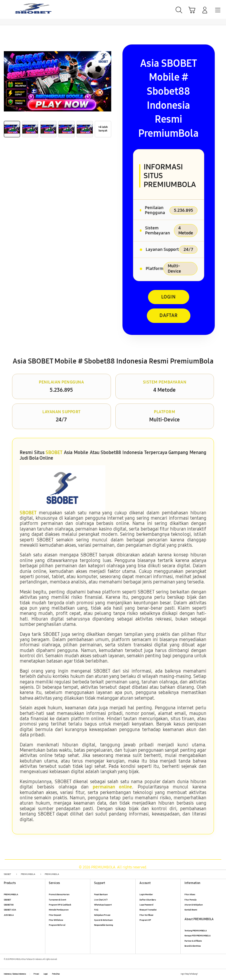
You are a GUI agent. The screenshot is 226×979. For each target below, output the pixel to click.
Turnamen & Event (57, 899)
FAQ (96, 909)
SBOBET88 (9, 904)
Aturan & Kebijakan (194, 904)
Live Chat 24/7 (100, 899)
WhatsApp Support (103, 904)
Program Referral (57, 925)
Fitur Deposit (55, 915)
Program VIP (145, 920)
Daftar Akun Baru (147, 899)
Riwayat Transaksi (148, 909)
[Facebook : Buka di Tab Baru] (202, 974)
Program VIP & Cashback (60, 904)
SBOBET (54, 452)
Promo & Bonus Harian (59, 894)
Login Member (146, 894)
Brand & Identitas (193, 946)
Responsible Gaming (103, 925)
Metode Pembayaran (59, 909)
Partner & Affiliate (193, 941)
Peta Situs (56, 974)
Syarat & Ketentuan (103, 920)
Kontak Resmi (191, 909)
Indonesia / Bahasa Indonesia (15, 974)
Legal (46, 974)
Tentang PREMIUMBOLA (196, 930)
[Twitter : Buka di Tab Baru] (208, 974)
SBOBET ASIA (10, 909)
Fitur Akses (190, 894)
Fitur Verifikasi (146, 915)
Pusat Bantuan (101, 894)
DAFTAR (168, 315)
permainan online (112, 787)
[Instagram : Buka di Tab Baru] (214, 974)
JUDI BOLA (9, 915)
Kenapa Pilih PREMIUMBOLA (198, 935)
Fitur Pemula (191, 899)
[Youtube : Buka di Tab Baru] (220, 974)
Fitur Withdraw (56, 920)
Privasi (36, 974)
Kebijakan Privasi (102, 915)
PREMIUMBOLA (11, 894)
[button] (192, 10)
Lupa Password (146, 904)
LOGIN (168, 297)
